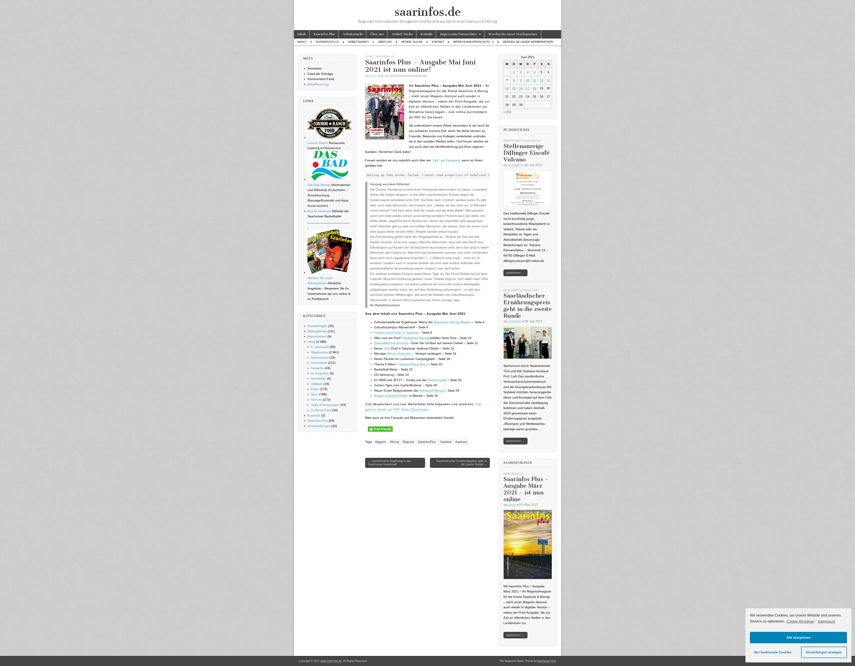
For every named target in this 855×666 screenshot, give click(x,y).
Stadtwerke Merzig (416, 338)
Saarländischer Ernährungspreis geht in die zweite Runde (527, 305)
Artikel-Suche (402, 34)
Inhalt (301, 34)
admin (373, 75)
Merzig (394, 442)
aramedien (514, 165)
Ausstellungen (317, 326)
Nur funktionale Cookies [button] (772, 652)
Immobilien (318, 378)
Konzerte (313, 415)
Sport (314, 394)
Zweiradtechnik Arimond (391, 343)
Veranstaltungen (318, 426)
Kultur (315, 389)
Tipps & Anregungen (325, 405)
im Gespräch (320, 373)
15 (514, 88)
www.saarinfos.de (331, 661)
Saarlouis (461, 442)
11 (534, 80)
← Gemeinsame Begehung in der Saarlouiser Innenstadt (389, 462)
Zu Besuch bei (321, 410)
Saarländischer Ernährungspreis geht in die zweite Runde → (461, 462)
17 (527, 88)
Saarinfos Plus (324, 34)
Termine (316, 399)
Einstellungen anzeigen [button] (824, 652)
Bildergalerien (317, 331)
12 (541, 80)
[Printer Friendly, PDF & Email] (380, 430)
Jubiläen (317, 384)
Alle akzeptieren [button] (798, 637)
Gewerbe (317, 368)
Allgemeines (319, 352)
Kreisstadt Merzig (431, 390)
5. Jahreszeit (320, 347)
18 (534, 88)
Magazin (380, 442)
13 (548, 80)
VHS (387, 348)
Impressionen (317, 336)
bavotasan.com (546, 661)
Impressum (826, 621)
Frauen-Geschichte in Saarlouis (396, 332)
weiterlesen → (515, 272)
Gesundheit (319, 362)
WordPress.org (318, 84)
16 (521, 88)
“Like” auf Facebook (446, 160)
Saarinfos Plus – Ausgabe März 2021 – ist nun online (525, 489)
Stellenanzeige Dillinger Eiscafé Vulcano (526, 153)
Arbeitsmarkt (353, 34)
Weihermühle (437, 380)
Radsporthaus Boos (413, 364)
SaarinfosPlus (427, 442)
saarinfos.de (427, 12)
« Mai (507, 111)
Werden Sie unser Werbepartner (513, 34)
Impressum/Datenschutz (458, 34)
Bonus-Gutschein (399, 353)
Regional (408, 442)
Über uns (377, 34)
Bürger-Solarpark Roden (391, 395)
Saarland (445, 442)
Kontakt (426, 34)
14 (507, 88)
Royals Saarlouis (319, 211)
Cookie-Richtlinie (800, 621)
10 (527, 80)
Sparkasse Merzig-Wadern (452, 322)
